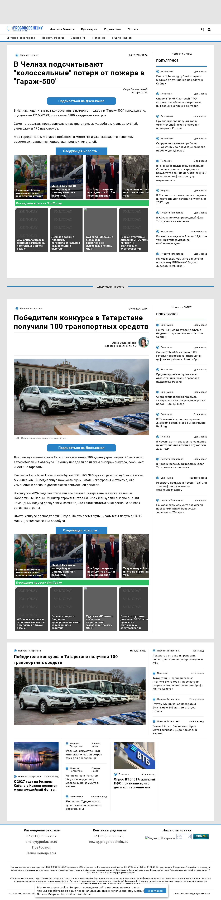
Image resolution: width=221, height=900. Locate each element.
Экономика (167, 71)
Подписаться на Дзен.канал (81, 101)
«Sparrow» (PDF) (131, 884)
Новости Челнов (29, 55)
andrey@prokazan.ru (41, 842)
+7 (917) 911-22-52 (41, 836)
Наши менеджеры (41, 853)
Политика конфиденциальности (192, 893)
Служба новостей (135, 89)
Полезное (166, 93)
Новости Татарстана (172, 212)
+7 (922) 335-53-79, (108, 836)
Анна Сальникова (124, 342)
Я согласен (155, 890)
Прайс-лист (41, 847)
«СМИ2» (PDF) (115, 884)
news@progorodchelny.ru (108, 842)
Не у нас (165, 190)
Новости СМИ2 (182, 53)
